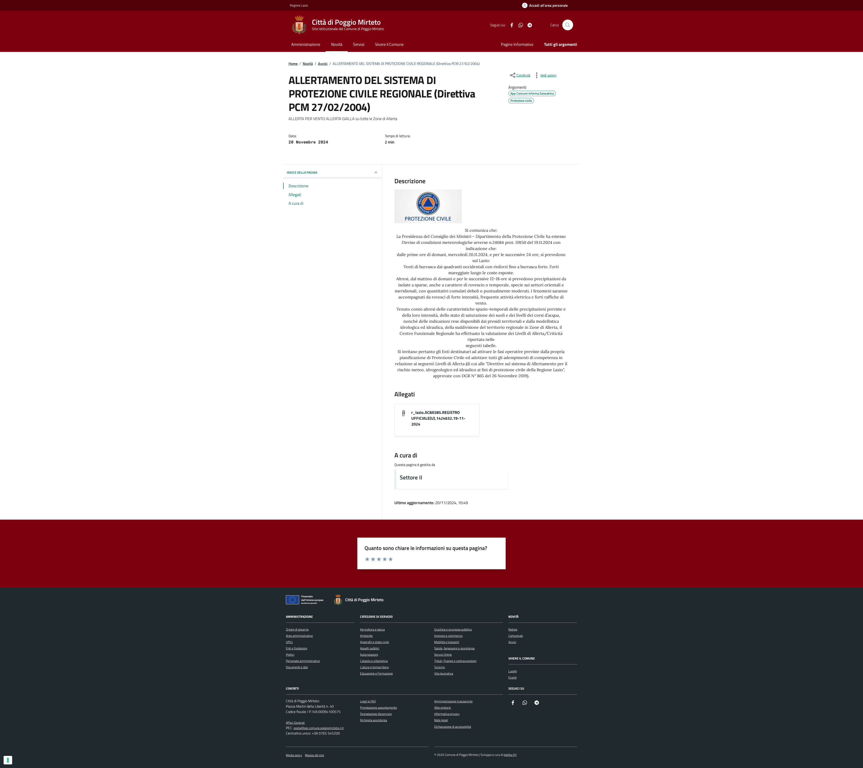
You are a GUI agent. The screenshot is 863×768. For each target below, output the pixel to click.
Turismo (439, 667)
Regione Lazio (299, 5)
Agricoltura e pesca (372, 629)
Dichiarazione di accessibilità (452, 726)
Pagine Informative (517, 44)
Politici (290, 654)
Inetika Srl (510, 754)
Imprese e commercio (448, 635)
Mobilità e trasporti (446, 642)
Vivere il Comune (389, 44)
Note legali (441, 720)
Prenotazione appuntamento (378, 707)
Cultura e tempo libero (374, 667)
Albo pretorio (442, 707)
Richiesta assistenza (373, 720)
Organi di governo (297, 629)
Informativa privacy (447, 713)
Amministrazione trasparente (453, 701)
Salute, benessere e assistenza (454, 648)
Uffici (289, 642)
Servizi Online (443, 654)
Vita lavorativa (443, 673)
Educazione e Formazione (376, 673)
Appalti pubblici (369, 648)
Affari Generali (295, 722)
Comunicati (515, 635)
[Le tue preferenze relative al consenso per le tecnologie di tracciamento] (8, 760)
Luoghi (512, 671)
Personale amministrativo (303, 660)
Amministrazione (305, 44)
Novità (336, 44)
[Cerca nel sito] (567, 25)
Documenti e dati (297, 667)
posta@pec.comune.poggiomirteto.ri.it (319, 728)
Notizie (512, 629)
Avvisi (512, 642)
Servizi (358, 44)
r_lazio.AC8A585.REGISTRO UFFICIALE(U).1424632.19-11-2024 (438, 418)
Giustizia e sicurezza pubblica (453, 629)
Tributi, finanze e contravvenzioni (455, 660)
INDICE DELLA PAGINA (302, 172)
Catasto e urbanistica (374, 660)
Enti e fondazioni (296, 648)
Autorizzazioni (369, 654)
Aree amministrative (299, 635)
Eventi (512, 677)
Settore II (411, 477)
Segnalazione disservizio (376, 713)
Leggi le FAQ (368, 701)
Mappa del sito (314, 755)
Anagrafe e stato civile (374, 642)
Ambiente (366, 635)
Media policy (294, 755)
